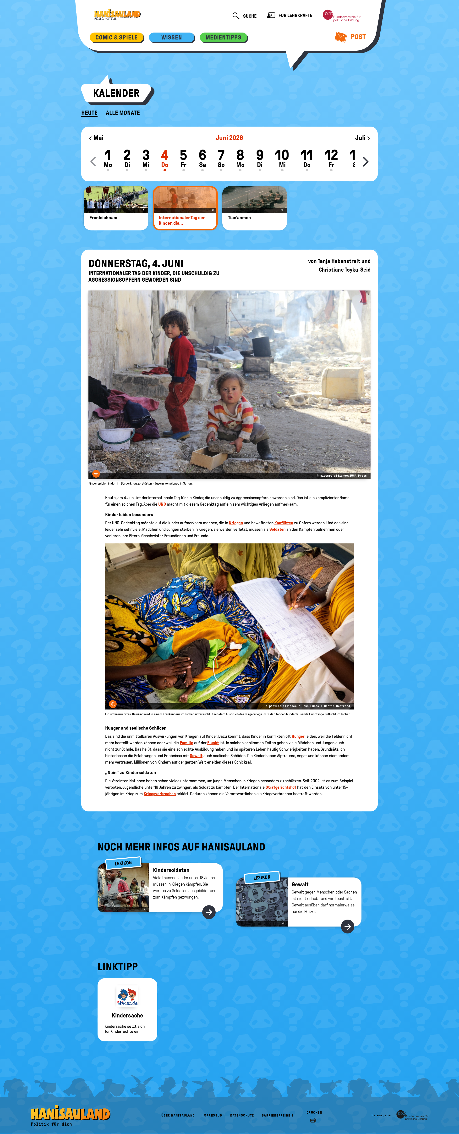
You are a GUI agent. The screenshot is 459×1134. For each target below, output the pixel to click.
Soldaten (277, 529)
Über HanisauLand (178, 1115)
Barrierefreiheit (278, 1115)
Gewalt (196, 755)
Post (357, 37)
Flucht (213, 742)
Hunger (298, 736)
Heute (89, 113)
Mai (98, 137)
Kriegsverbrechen (160, 793)
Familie (186, 742)
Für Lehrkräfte (295, 15)
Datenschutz (242, 1115)
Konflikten (283, 522)
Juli (361, 137)
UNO (162, 504)
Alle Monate (123, 113)
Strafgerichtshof (281, 787)
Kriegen (236, 522)
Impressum (212, 1115)
